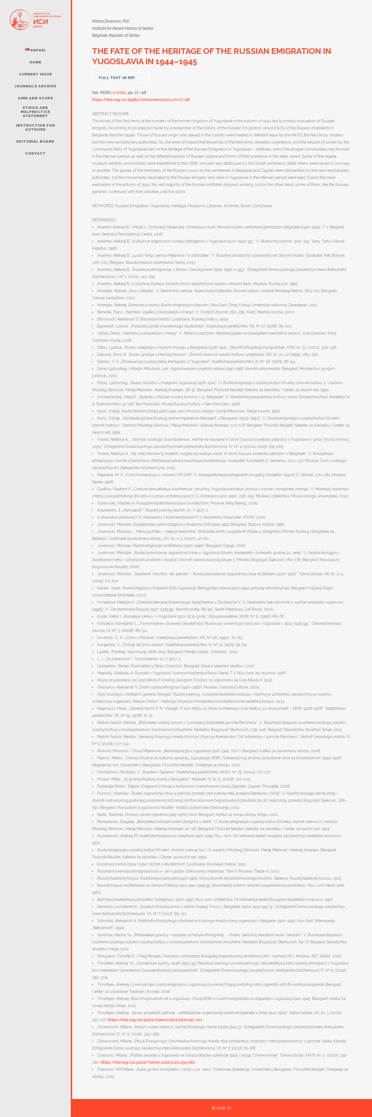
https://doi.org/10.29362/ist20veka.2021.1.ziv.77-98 (141, 99)
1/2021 (119, 92)
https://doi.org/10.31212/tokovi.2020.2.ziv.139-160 (147, 1062)
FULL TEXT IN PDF (117, 78)
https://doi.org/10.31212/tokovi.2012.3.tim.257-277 (155, 1020)
